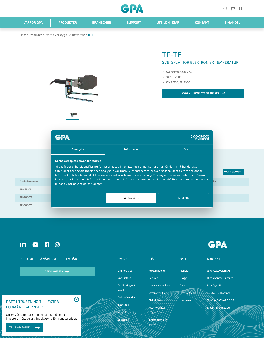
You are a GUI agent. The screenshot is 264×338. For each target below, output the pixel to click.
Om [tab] (186, 149)
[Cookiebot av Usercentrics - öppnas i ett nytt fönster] (193, 137)
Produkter (67, 22)
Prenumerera (54, 271)
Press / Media (188, 293)
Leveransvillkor (158, 293)
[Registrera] (233, 8)
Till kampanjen (20, 327)
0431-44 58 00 (225, 300)
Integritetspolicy (127, 312)
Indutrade (123, 305)
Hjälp (153, 259)
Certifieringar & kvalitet (127, 288)
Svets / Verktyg (55, 35)
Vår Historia (124, 278)
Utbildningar (168, 22)
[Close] (76, 299)
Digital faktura (157, 300)
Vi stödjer (123, 319)
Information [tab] (132, 149)
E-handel (232, 22)
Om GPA (123, 259)
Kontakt (202, 22)
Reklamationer (157, 270)
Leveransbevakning (160, 285)
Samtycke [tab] (78, 149)
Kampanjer (186, 300)
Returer (153, 278)
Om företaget (125, 270)
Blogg (183, 278)
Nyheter (184, 270)
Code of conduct (127, 297)
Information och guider (158, 322)
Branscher (101, 22)
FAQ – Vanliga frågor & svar (157, 310)
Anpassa (129, 198)
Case (183, 285)
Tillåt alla (183, 198)
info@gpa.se (223, 307)
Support (134, 22)
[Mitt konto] (240, 8)
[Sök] (225, 8)
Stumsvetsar (76, 35)
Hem (23, 35)
